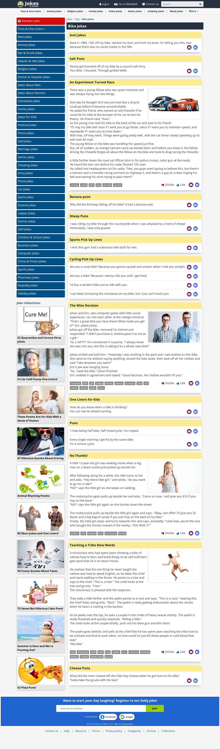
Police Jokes (26, 133)
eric (146, 383)
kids (83, 533)
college (99, 383)
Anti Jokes (78, 35)
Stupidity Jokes (28, 285)
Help (67, 731)
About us (80, 731)
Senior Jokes (26, 157)
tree (108, 652)
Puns (74, 423)
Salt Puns (77, 58)
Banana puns (80, 197)
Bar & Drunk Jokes (30, 53)
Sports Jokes (26, 269)
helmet (74, 387)
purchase (130, 383)
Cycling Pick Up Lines (86, 259)
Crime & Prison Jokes (32, 261)
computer (75, 383)
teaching (145, 652)
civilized (84, 656)
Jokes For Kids (27, 117)
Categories (134, 731)
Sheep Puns (79, 216)
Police (115, 11)
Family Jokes (26, 109)
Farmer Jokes (26, 221)
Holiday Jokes (27, 293)
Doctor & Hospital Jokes (34, 77)
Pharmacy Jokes (28, 277)
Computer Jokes (28, 253)
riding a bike (97, 656)
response (133, 652)
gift (91, 383)
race (98, 185)
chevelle (107, 185)
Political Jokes (27, 125)
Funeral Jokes (27, 205)
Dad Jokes (24, 141)
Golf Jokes (24, 229)
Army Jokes (25, 173)
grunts (108, 656)
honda (122, 533)
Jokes (69, 19)
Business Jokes (28, 245)
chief (93, 652)
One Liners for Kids (85, 399)
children (74, 533)
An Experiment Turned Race (92, 82)
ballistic (74, 656)
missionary (83, 652)
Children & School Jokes (34, 237)
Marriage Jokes (28, 149)
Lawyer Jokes (26, 213)
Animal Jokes (26, 45)
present (119, 383)
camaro (117, 185)
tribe (100, 652)
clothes (108, 383)
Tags (77, 19)
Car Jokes (24, 189)
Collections (168, 731)
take (139, 383)
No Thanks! (79, 455)
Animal (54, 11)
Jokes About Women (31, 93)
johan (101, 387)
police (84, 185)
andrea (83, 387)
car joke (74, 185)
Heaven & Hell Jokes (31, 61)
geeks (93, 387)
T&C (115, 724)
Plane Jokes (25, 181)
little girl (92, 533)
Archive (151, 731)
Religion (75, 11)
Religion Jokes (27, 69)
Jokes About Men (29, 85)
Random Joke (30, 21)
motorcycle (110, 533)
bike (92, 185)
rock (124, 652)
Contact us (152, 4)
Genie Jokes (26, 197)
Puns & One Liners (31, 11)
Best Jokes (25, 37)
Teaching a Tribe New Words (92, 545)
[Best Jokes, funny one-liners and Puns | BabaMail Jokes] (28, 3)
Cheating (156, 11)
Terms (96, 731)
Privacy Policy (127, 724)
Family (96, 11)
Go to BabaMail (127, 4)
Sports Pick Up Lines (86, 239)
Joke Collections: (29, 303)
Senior (135, 11)
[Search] (200, 4)
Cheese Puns (80, 668)
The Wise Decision (84, 305)
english (116, 652)
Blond (176, 11)
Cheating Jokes (28, 165)
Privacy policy (114, 731)
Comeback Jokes (29, 101)
